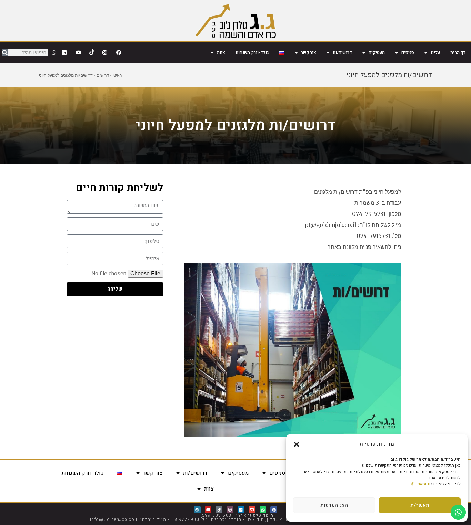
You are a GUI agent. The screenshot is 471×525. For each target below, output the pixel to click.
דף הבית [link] (458, 52)
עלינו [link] (435, 52)
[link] (235, 21)
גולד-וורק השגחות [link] (252, 52)
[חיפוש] (5, 52)
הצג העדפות (334, 505)
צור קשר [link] (308, 52)
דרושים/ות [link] (342, 52)
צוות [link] (221, 52)
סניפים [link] (407, 52)
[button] (296, 444)
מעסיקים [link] (377, 52)
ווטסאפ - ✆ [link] (420, 484)
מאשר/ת (419, 505)
